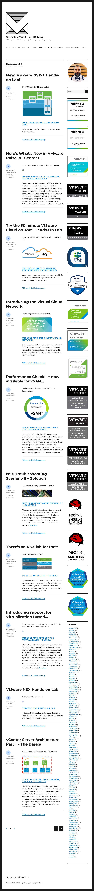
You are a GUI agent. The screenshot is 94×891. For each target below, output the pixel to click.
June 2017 (72, 834)
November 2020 (73, 755)
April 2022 (72, 724)
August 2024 (72, 672)
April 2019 (72, 791)
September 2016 (73, 851)
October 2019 (73, 780)
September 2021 (73, 736)
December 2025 (73, 642)
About (84, 47)
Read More (34, 525)
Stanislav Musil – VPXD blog (24, 37)
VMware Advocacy (72, 47)
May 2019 (72, 790)
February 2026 (73, 638)
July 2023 (71, 695)
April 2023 (72, 701)
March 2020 (72, 770)
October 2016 (73, 849)
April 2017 (72, 838)
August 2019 (72, 784)
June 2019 (72, 788)
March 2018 (72, 816)
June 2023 (72, 697)
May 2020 (72, 766)
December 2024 (73, 665)
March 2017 (72, 839)
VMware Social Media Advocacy (33, 140)
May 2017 (71, 836)
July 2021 (71, 740)
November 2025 (73, 643)
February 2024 (73, 684)
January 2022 (73, 730)
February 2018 (73, 818)
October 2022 (73, 713)
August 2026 (72, 628)
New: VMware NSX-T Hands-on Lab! (40, 123)
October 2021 (73, 734)
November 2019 (73, 778)
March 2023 (72, 703)
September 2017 (73, 828)
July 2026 (71, 630)
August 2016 (72, 853)
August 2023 (72, 693)
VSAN (47, 47)
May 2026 (72, 632)
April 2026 (72, 634)
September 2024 (73, 670)
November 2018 (73, 801)
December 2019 (73, 776)
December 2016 (73, 845)
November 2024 (73, 667)
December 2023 (73, 688)
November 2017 (73, 824)
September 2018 (73, 805)
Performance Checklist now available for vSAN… (32, 378)
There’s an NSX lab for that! (32, 547)
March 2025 (72, 659)
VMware (11, 99)
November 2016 (73, 847)
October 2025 (73, 645)
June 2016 (72, 857)
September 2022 (73, 715)
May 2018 (71, 813)
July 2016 (71, 855)
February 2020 (73, 772)
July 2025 (71, 651)
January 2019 (73, 797)
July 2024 (71, 674)
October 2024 (73, 668)
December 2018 (73, 799)
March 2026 (72, 636)
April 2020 (72, 768)
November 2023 (73, 690)
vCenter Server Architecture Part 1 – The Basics (32, 741)
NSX (40, 47)
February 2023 (73, 705)
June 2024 (72, 676)
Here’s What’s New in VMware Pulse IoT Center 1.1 (34, 155)
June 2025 (72, 653)
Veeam (60, 47)
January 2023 (73, 707)
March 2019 (72, 793)
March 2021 (72, 747)
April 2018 (72, 815)
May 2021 (71, 743)
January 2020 (73, 774)
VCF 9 (24, 47)
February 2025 (73, 661)
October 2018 (73, 803)
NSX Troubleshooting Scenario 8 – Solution (26, 476)
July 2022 (71, 718)
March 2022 (72, 726)
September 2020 (73, 759)
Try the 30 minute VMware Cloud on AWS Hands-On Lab (34, 227)
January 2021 (72, 751)
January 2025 (73, 663)
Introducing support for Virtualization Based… (28, 614)
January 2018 (72, 820)
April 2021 (72, 745)
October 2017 (73, 826)
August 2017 (72, 830)
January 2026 (73, 640)
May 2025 (72, 655)
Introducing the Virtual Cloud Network (42, 339)
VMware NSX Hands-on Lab (32, 689)
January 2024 (73, 686)
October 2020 (73, 757)
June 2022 (72, 720)
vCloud (33, 47)
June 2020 (72, 765)
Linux (53, 47)
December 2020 (73, 753)
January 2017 (72, 843)
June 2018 (72, 811)
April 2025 (72, 657)
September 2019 (73, 782)
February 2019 (73, 795)
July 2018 (71, 809)
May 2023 (72, 699)
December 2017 (73, 822)
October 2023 (73, 692)
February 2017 (73, 841)
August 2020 (72, 761)
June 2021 (72, 741)
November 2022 (73, 711)
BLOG (8, 47)
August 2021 (72, 738)
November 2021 (73, 732)
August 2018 (72, 807)
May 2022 (72, 722)
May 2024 (72, 678)
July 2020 (71, 763)
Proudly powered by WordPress (33, 883)
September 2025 (73, 647)
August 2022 (72, 717)
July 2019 (71, 786)
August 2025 (72, 649)
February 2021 (73, 749)
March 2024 (72, 682)
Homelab (16, 47)
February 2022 (73, 728)
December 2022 (73, 709)
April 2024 (72, 680)
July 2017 (71, 832)
